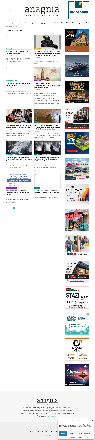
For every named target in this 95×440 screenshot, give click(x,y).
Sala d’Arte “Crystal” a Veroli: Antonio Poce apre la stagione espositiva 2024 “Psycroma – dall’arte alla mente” (47, 53)
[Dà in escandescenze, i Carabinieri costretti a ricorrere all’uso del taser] (47, 181)
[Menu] (7, 22)
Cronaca (56, 22)
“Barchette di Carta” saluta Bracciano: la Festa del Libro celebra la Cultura (18, 126)
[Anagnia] (46, 10)
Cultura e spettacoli (40, 80)
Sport (73, 22)
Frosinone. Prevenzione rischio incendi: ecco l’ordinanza (19, 84)
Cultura (68, 22)
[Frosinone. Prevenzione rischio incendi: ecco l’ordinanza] (19, 74)
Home (20, 22)
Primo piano (79, 22)
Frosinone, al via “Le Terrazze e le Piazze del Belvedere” (17, 52)
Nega (71, 433)
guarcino (10, 26)
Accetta (63, 433)
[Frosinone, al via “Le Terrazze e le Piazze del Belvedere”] (19, 42)
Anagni (25, 22)
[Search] (88, 22)
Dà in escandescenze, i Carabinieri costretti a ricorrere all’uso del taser (46, 191)
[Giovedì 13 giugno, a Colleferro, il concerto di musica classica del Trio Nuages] (19, 181)
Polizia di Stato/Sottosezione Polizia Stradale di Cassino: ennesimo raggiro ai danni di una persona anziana (47, 127)
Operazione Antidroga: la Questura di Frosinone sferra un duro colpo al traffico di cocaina (46, 159)
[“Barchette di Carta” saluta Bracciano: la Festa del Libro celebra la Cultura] (19, 116)
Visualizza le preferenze (84, 433)
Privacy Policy (79, 437)
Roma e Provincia (32, 22)
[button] (92, 420)
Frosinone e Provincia (43, 22)
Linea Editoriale (49, 431)
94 (23, 208)
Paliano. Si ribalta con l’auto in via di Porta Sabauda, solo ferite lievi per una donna (19, 159)
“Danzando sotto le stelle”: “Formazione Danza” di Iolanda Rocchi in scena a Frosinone (47, 85)
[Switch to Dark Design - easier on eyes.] (86, 22)
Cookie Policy (72, 437)
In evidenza (13, 22)
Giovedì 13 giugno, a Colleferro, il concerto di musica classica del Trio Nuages (18, 192)
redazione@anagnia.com (50, 416)
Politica (62, 22)
